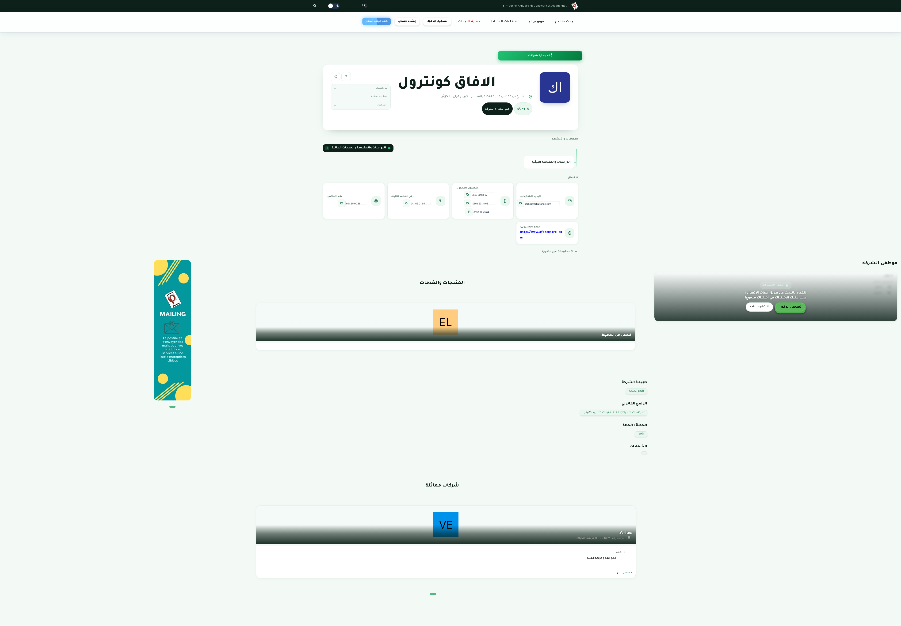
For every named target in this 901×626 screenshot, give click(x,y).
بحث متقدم (564, 21)
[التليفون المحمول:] (467, 194)
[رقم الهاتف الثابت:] (406, 203)
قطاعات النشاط (504, 21)
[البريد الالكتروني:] (520, 203)
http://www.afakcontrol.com (541, 235)
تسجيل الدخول (437, 21)
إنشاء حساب (407, 21)
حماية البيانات (469, 21)
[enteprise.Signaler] (346, 76)
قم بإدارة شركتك (539, 55)
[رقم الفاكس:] (342, 203)
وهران (521, 109)
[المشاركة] (335, 76)
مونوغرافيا (535, 21)
